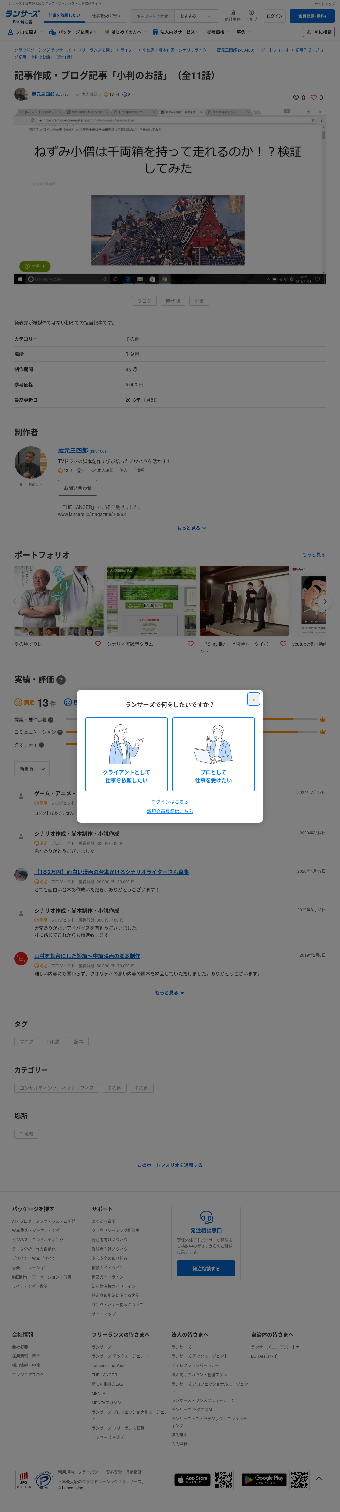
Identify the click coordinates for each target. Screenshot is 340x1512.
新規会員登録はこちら (170, 811)
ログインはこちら (170, 801)
